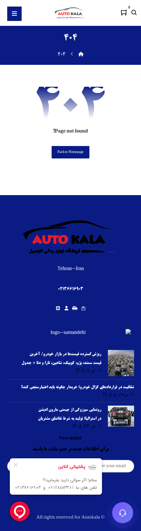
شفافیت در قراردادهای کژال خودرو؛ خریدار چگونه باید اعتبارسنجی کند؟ (77, 387)
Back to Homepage (70, 152)
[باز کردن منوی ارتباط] (122, 512)
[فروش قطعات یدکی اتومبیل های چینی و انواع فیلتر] (70, 13)
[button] (123, 12)
